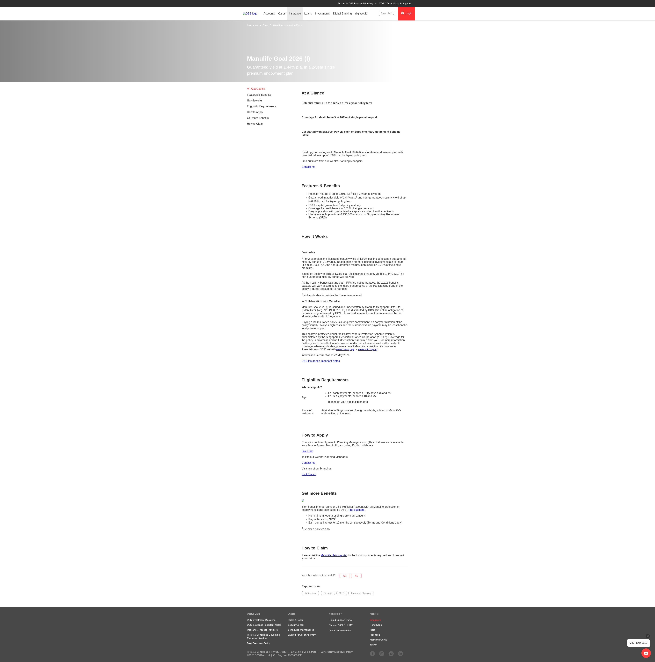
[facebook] (372, 653)
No (356, 576)
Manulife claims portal (334, 555)
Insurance (252, 25)
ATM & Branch (386, 3)
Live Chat (307, 451)
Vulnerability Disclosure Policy (337, 651)
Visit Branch (309, 474)
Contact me (308, 166)
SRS (341, 593)
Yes (344, 576)
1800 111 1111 (346, 625)
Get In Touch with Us (340, 630)
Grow (265, 25)
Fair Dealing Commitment (303, 651)
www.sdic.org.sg (367, 349)
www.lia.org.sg (345, 349)
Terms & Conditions (257, 651)
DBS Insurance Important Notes (321, 360)
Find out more (356, 509)
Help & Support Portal (340, 620)
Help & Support (402, 3)
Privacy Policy (278, 651)
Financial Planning (361, 593)
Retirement (310, 593)
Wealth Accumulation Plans (287, 25)
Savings (328, 593)
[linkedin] (400, 653)
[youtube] (391, 653)
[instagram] (381, 653)
